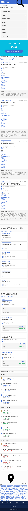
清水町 (11, 498)
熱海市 (21, 489)
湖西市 (2, 495)
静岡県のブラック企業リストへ (7, 59)
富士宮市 (3, 491)
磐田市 (20, 491)
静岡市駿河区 (10, 486)
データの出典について (6, 502)
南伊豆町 (18, 496)
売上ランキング (5, 374)
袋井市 (16, 493)
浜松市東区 (3, 488)
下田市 (20, 493)
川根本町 (3, 500)
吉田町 (24, 498)
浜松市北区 (22, 488)
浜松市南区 (15, 488)
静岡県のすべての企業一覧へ (13, 51)
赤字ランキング (5, 440)
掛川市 (2, 493)
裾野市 (24, 493)
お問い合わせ (13, 506)
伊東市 (7, 491)
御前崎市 (11, 495)
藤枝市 (6, 493)
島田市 (11, 491)
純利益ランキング (5, 407)
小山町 (20, 498)
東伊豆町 (8, 496)
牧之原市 (3, 496)
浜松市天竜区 (11, 489)
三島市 (25, 489)
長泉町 (16, 498)
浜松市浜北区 (4, 489)
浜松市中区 (24, 486)
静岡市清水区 (17, 486)
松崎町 (22, 496)
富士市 (16, 491)
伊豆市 (6, 495)
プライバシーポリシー (20, 502)
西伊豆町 (3, 498)
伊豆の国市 (21, 495)
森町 (7, 500)
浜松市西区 (9, 488)
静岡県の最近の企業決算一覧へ (7, 296)
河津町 (12, 496)
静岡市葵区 (3, 486)
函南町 (7, 498)
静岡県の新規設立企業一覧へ (6, 231)
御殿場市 (11, 493)
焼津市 (24, 491)
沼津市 (16, 489)
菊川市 (16, 495)
